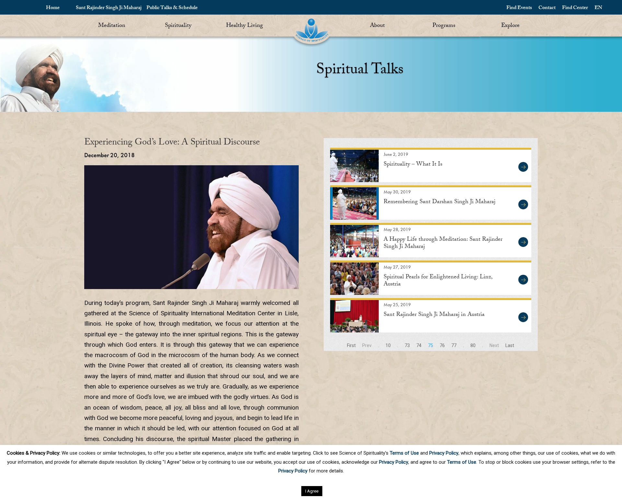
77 (453, 345)
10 (388, 345)
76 (442, 345)
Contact (547, 8)
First (351, 345)
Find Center (575, 8)
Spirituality (178, 26)
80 (473, 345)
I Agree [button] (311, 491)
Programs (443, 26)
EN (598, 8)
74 (418, 345)
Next (494, 345)
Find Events (519, 8)
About (377, 26)
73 (407, 345)
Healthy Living (244, 26)
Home (53, 8)
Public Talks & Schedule (172, 8)
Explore (510, 26)
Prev (367, 345)
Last (509, 345)
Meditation (111, 26)
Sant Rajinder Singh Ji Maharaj (109, 8)
